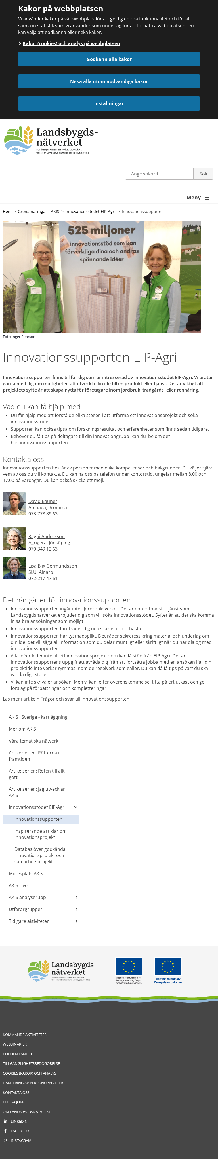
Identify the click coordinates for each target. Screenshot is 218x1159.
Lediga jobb (13, 1102)
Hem (7, 211)
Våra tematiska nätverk (33, 741)
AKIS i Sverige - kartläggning (38, 717)
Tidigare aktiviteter (29, 921)
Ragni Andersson (46, 536)
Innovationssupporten (38, 819)
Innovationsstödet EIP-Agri (91, 211)
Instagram (21, 1140)
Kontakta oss (16, 1092)
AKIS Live (18, 885)
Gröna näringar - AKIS (38, 211)
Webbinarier (15, 1044)
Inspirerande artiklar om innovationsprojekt (40, 834)
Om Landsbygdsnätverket (28, 1111)
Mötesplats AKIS (26, 873)
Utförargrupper (25, 909)
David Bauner (42, 501)
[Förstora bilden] (14, 513)
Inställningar (109, 103)
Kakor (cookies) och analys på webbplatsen (71, 43)
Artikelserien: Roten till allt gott (37, 774)
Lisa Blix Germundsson (52, 566)
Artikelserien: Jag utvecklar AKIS (37, 792)
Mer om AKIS (22, 729)
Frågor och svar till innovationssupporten (85, 699)
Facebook (20, 1130)
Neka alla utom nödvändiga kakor (109, 81)
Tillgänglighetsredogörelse (31, 1063)
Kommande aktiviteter (25, 1034)
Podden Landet (17, 1053)
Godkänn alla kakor (109, 59)
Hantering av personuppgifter (33, 1082)
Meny (197, 197)
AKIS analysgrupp (27, 897)
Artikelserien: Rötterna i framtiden (34, 756)
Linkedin (19, 1121)
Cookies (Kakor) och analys (29, 1073)
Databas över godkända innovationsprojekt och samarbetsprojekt (40, 855)
